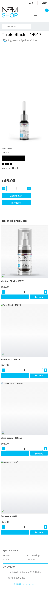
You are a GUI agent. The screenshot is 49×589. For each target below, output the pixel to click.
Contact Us (33, 559)
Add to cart (16, 195)
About (6, 559)
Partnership (33, 555)
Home (6, 555)
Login (44, 2)
